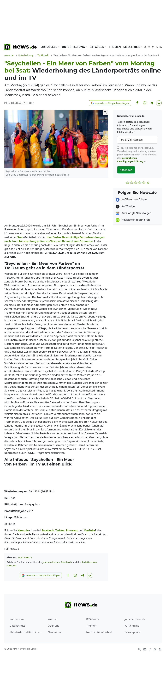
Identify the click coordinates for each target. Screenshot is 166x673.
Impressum (17, 619)
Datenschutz (17, 625)
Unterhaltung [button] (74, 47)
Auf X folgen (128, 206)
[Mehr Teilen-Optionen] (159, 103)
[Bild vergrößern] (105, 112)
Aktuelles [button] (49, 47)
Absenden (126, 170)
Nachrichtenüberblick (99, 632)
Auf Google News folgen (136, 213)
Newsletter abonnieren (135, 219)
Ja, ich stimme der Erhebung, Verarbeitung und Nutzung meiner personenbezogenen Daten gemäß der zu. (136, 154)
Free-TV (28, 557)
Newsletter (54, 632)
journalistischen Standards (57, 562)
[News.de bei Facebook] (153, 46)
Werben (53, 619)
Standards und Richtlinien (25, 632)
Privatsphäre (132, 632)
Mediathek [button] (132, 47)
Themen (115, 47)
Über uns (53, 625)
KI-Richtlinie (132, 625)
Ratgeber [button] (97, 47)
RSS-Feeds (92, 619)
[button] (110, 103)
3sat (20, 557)
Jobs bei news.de (135, 619)
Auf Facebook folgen (134, 199)
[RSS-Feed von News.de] (161, 46)
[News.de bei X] (157, 46)
